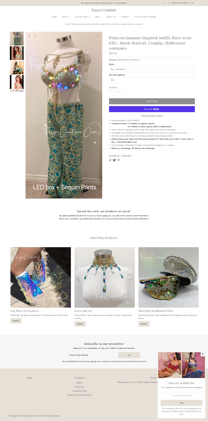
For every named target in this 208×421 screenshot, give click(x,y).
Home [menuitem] (54, 17)
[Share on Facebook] (111, 161)
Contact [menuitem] (125, 17)
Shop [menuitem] (65, 17)
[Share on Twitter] (114, 161)
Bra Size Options (117, 75)
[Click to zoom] (98, 35)
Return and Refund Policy (79, 395)
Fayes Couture (104, 9)
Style (111, 64)
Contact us (114, 156)
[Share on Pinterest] (119, 161)
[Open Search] (164, 3)
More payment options (152, 115)
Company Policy (79, 391)
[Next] (35, 35)
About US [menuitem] (111, 17)
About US (79, 387)
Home (67, 24)
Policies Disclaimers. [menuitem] (145, 17)
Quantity (113, 87)
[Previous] (29, 35)
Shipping (113, 60)
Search (79, 383)
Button (16, 321)
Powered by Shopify (50, 416)
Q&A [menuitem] (97, 17)
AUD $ (174, 3)
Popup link (126, 156)
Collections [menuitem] (81, 17)
